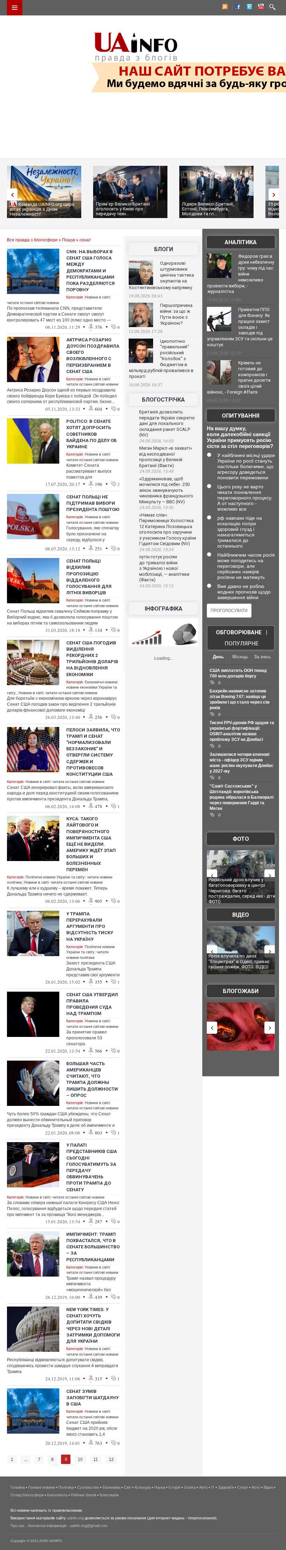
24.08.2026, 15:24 (156, 549)
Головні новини (41, 1487)
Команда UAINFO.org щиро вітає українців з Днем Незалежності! (42, 209)
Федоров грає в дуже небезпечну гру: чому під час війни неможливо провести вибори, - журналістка (240, 274)
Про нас (17, 1526)
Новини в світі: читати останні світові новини (57, 693)
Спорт (242, 1487)
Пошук (68, 240)
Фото (241, 839)
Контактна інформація (47, 1526)
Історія (174, 1487)
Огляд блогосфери (27, 1495)
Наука (159, 1487)
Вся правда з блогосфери (32, 240)
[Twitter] (248, 7)
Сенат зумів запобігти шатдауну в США (92, 1397)
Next (276, 194)
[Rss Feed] (224, 7)
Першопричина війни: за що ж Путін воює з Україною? (176, 314)
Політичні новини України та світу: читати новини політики (90, 952)
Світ (127, 1487)
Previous (10, 194)
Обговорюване (239, 632)
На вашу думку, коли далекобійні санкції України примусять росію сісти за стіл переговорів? (240, 437)
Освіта (190, 1487)
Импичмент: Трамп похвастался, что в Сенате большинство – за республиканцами (93, 1247)
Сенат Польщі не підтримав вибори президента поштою (92, 503)
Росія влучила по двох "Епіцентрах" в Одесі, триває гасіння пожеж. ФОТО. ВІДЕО (239, 961)
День (218, 656)
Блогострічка (163, 399)
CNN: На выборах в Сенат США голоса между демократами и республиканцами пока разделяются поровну (90, 270)
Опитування (240, 415)
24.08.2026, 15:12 (156, 585)
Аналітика (241, 242)
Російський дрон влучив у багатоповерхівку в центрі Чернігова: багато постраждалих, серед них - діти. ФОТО (242, 890)
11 (95, 1459)
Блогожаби (240, 991)
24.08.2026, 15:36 (156, 507)
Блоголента (57, 1495)
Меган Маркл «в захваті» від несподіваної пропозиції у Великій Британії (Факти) (165, 456)
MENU (14, 7)
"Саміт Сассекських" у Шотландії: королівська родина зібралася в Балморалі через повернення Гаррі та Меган (241, 797)
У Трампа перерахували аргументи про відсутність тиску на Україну (89, 926)
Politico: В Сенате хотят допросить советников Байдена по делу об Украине (91, 434)
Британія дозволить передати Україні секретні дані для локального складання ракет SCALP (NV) (167, 423)
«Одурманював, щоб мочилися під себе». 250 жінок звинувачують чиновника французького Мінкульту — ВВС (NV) (166, 490)
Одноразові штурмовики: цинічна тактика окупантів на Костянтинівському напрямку (161, 275)
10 (80, 1459)
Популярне (241, 643)
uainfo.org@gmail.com (88, 1526)
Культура (143, 1487)
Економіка (111, 1487)
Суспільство (88, 1487)
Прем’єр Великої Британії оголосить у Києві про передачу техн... (123, 208)
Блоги (163, 249)
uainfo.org (75, 1518)
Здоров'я (226, 1487)
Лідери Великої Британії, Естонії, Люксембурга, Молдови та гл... (208, 208)
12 (111, 1459)
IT (212, 1487)
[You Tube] (260, 7)
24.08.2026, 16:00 (156, 441)
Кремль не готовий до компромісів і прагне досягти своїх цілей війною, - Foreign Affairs (239, 377)
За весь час (262, 657)
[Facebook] (236, 7)
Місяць (240, 656)
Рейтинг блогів (83, 1495)
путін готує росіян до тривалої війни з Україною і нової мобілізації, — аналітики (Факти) (164, 568)
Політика (66, 1487)
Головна (17, 1487)
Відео (240, 915)
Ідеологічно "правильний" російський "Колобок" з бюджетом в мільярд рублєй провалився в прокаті (161, 359)
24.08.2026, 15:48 (156, 471)
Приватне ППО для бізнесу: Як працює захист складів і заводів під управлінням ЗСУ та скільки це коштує (239, 327)
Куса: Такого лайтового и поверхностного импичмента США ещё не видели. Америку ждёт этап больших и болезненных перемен (91, 844)
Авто (203, 1487)
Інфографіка (163, 608)
